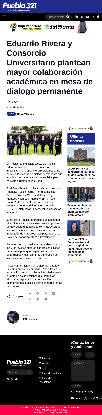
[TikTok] (98, 16)
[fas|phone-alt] (73, 392)
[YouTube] (87, 16)
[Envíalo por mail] (30, 293)
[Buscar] (67, 17)
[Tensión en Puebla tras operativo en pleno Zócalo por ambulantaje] (81, 188)
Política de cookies (50, 373)
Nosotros (44, 368)
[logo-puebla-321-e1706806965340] (20, 6)
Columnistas (46, 358)
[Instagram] (93, 16)
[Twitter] (82, 16)
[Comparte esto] (38, 293)
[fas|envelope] (73, 398)
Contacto (44, 363)
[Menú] (4, 17)
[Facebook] (76, 16)
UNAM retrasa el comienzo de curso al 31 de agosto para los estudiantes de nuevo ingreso (81, 175)
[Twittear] (46, 293)
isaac (15, 101)
